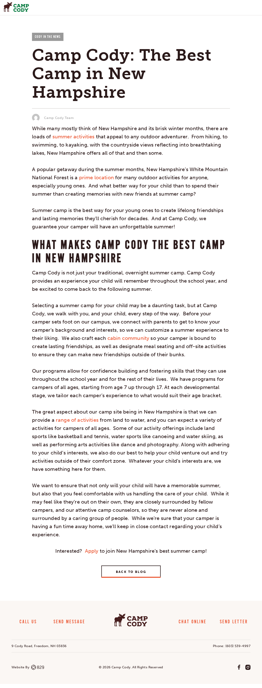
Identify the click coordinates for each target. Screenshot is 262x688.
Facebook (239, 667)
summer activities (73, 137)
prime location (96, 177)
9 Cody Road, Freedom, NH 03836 (39, 646)
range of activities (77, 420)
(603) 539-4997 (237, 646)
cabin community (128, 338)
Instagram (247, 667)
